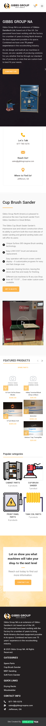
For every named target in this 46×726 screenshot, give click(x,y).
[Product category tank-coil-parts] (33, 506)
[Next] (43, 69)
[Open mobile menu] (42, 6)
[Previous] (2, 69)
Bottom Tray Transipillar (33, 437)
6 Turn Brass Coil (13, 421)
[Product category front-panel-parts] (12, 508)
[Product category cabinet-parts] (12, 475)
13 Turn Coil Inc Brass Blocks (12, 393)
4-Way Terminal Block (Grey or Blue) (33, 393)
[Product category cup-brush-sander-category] (33, 476)
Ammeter (33, 416)
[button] (5, 388)
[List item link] (23, 143)
